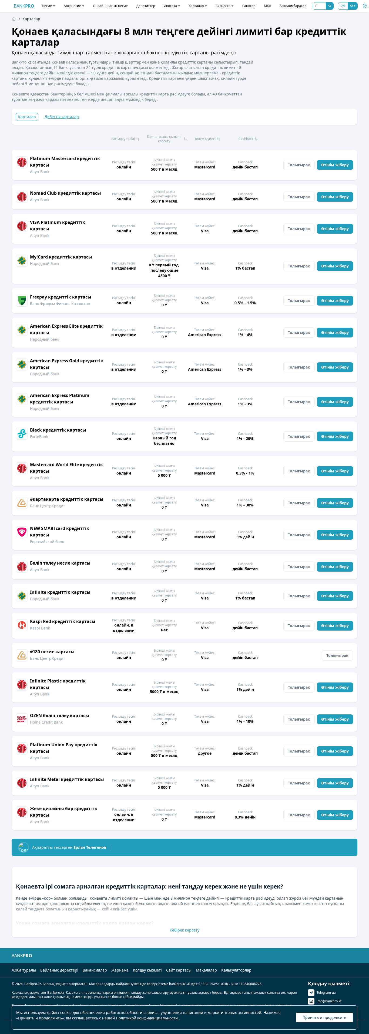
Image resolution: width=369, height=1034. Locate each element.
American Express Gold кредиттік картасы (66, 364)
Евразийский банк (47, 541)
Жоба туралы (24, 970)
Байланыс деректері (59, 970)
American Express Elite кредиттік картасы (66, 329)
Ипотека (170, 6)
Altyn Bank (39, 171)
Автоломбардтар (293, 6)
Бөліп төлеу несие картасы (60, 563)
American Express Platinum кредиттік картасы (59, 398)
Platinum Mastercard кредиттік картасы (65, 161)
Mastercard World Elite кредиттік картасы (66, 468)
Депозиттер (145, 6)
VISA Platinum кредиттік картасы (57, 225)
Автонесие (72, 6)
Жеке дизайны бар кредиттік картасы (63, 812)
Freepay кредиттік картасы (60, 297)
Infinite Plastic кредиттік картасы (58, 684)
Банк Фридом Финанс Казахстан (60, 303)
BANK (24, 6)
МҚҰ (267, 6)
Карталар (196, 6)
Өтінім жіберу (335, 164)
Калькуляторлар (236, 970)
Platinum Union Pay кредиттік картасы (64, 748)
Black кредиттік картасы (58, 430)
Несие (47, 6)
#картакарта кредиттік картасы (66, 499)
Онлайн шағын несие (110, 6)
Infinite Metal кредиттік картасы (67, 779)
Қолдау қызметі (147, 970)
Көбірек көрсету (184, 930)
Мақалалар (206, 970)
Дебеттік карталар (62, 116)
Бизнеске (223, 6)
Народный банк (44, 263)
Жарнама (120, 970)
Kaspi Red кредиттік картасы (62, 621)
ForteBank (39, 436)
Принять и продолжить (324, 1017)
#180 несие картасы (52, 652)
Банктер (248, 6)
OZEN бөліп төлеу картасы (59, 715)
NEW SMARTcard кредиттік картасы (59, 531)
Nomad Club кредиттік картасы (65, 193)
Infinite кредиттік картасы (60, 592)
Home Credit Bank (46, 722)
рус (342, 5)
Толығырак (299, 164)
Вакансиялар (95, 970)
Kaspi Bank (40, 628)
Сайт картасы (179, 970)
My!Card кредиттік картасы (61, 257)
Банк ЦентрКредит (47, 505)
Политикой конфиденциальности (147, 1017)
